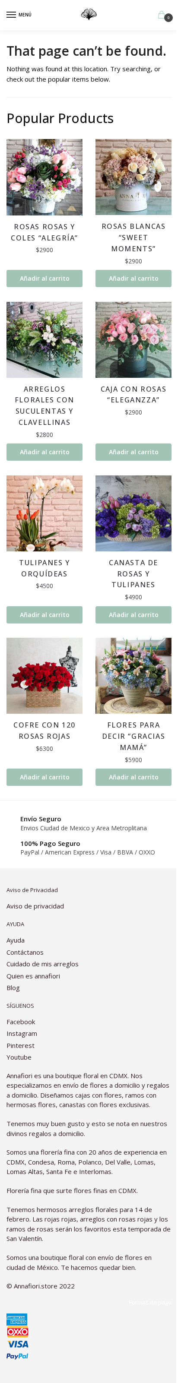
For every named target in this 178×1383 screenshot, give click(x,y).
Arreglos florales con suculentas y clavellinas (44, 405)
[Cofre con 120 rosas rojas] (44, 676)
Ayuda (15, 940)
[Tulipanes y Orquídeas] (44, 513)
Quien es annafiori (34, 976)
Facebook (20, 1021)
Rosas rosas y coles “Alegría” (44, 232)
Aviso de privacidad (35, 906)
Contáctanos (25, 952)
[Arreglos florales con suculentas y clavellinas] (44, 340)
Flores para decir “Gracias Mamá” (133, 736)
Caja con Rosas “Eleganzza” (133, 394)
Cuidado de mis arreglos (42, 963)
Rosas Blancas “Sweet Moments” (134, 237)
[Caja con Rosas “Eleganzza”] (133, 340)
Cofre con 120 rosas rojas (44, 730)
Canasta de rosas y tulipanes (133, 574)
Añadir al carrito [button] (45, 278)
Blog (13, 987)
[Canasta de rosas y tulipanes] (133, 513)
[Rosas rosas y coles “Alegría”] (44, 177)
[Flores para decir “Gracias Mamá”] (133, 676)
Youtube (19, 1057)
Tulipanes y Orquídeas (44, 568)
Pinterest (20, 1045)
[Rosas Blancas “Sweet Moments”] (133, 177)
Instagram (21, 1033)
